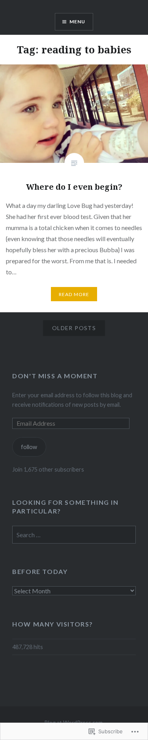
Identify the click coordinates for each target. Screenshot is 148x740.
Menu (77, 22)
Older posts (74, 328)
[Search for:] (74, 535)
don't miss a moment (54, 375)
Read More (74, 294)
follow (29, 447)
